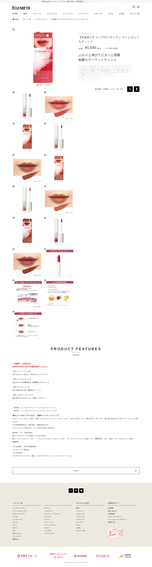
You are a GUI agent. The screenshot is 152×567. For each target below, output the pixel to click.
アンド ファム (48, 522)
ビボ (14, 531)
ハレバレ (15, 522)
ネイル (110, 14)
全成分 (76, 471)
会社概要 (110, 508)
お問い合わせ (112, 511)
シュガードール (18, 519)
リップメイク (68, 14)
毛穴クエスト (17, 533)
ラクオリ (15, 516)
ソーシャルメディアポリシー (117, 519)
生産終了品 (111, 522)
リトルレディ (17, 536)
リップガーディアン (40, 19)
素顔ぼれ (15, 539)
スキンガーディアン (19, 514)
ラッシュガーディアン (20, 511)
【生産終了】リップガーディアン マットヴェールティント (70, 19)
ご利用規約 (111, 514)
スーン (15, 525)
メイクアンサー (49, 533)
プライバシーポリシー (115, 516)
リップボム (48, 531)
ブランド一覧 (134, 14)
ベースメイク (83, 14)
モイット (15, 528)
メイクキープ (48, 511)
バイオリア (48, 516)
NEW (25, 14)
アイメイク (37, 14)
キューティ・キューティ (52, 514)
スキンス (47, 528)
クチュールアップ (50, 525)
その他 (121, 14)
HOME (15, 14)
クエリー (47, 519)
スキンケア (98, 14)
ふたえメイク (52, 14)
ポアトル (47, 508)
